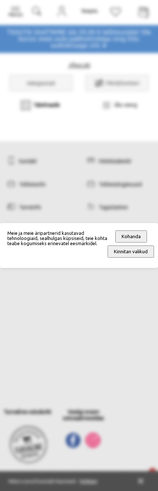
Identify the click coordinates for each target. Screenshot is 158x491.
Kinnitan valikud (131, 251)
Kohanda (131, 236)
